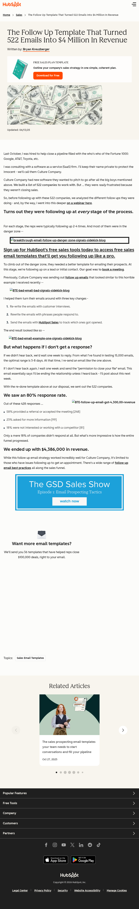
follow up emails (76, 277)
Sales (19, 15)
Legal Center (20, 890)
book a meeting (113, 269)
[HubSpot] (69, 875)
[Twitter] (72, 845)
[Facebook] (46, 845)
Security (63, 890)
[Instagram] (54, 845)
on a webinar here (79, 203)
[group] (69, 730)
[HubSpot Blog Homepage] (12, 4)
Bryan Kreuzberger (36, 49)
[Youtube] (63, 845)
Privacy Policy (42, 890)
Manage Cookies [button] (117, 890)
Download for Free (48, 75)
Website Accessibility (87, 890)
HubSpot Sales (49, 322)
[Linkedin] (81, 845)
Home (6, 15)
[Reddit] (90, 845)
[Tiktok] (98, 845)
